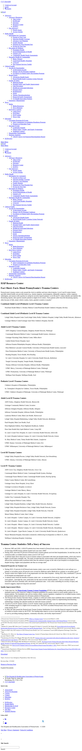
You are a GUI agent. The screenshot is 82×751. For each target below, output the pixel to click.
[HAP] (3, 12)
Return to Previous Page (8, 664)
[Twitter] (43, 721)
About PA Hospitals (11, 692)
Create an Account (10, 5)
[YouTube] (6, 723)
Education (8, 697)
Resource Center (10, 708)
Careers (7, 693)
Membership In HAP (11, 706)
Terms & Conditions (26, 730)
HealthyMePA (9, 704)
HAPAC (7, 699)
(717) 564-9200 (6, 2)
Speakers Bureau (10, 711)
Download (4, 654)
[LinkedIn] (5, 719)
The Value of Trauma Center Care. (26, 634)
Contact (7, 695)
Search (8, 9)
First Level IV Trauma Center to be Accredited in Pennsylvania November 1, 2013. (34, 645)
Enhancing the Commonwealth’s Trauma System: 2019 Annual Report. (48, 621)
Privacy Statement (13, 730)
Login (7, 7)
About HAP (8, 690)
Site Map (7, 709)
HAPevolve (8, 702)
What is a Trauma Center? (36, 619)
